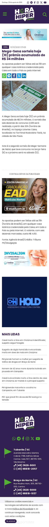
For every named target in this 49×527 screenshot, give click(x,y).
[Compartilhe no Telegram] (9, 75)
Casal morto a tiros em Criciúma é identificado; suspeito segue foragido (24, 341)
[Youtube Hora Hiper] (45, 2)
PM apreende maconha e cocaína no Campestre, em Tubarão (19, 389)
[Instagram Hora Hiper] (38, 2)
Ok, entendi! (10, 521)
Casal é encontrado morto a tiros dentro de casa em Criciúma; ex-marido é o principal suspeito (24, 379)
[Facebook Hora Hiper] (34, 2)
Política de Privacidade (23, 509)
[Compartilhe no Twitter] (19, 75)
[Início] (24, 20)
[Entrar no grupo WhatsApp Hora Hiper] (28, 2)
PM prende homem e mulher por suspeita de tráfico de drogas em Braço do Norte (22, 360)
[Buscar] (45, 14)
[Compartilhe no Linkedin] (24, 75)
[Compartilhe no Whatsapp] (4, 75)
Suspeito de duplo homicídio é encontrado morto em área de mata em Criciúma (21, 351)
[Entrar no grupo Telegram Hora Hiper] (31, 2)
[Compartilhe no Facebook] (14, 75)
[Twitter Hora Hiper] (41, 2)
